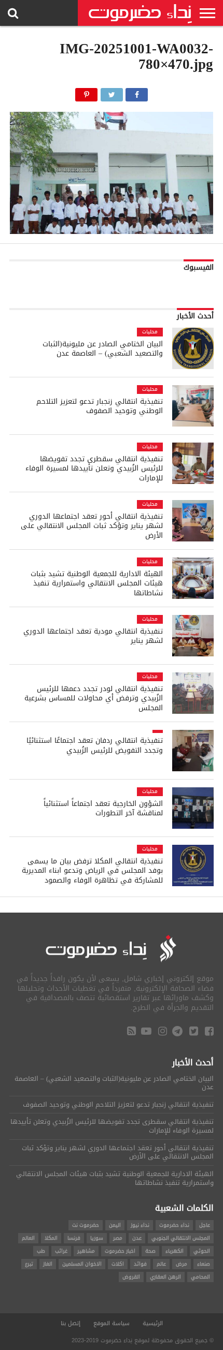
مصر (117, 1238)
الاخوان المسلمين (82, 1264)
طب (41, 1251)
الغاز (47, 1264)
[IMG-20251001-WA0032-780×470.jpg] (111, 231)
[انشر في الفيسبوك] (137, 92)
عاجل (204, 1225)
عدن (137, 1238)
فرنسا (73, 1238)
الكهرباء (174, 1251)
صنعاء (203, 1264)
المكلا (51, 1238)
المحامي (200, 1277)
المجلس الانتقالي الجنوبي (180, 1238)
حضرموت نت (85, 1225)
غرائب (61, 1251)
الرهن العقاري (165, 1277)
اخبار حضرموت (120, 1251)
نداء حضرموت (174, 1225)
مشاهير (86, 1251)
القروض (131, 1277)
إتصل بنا (70, 1323)
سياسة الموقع (111, 1323)
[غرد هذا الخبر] (111, 92)
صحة (150, 1251)
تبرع (29, 1264)
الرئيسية (153, 1323)
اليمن (115, 1225)
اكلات (118, 1264)
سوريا (96, 1238)
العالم (28, 1238)
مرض (181, 1264)
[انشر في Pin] (86, 92)
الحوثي (201, 1251)
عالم (161, 1264)
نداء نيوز (140, 1225)
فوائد (140, 1264)
